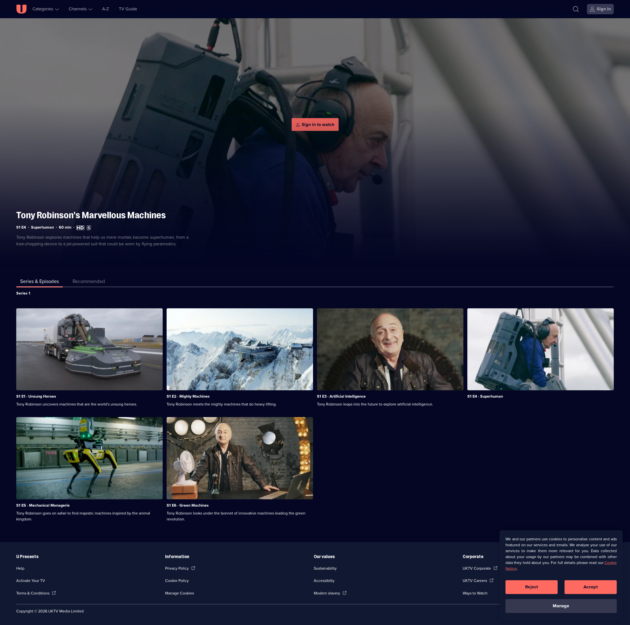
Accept (590, 587)
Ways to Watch (475, 593)
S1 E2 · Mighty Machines (188, 396)
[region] (561, 575)
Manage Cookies (179, 593)
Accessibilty (324, 580)
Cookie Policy (177, 580)
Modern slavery (327, 593)
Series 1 (23, 293)
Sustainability (325, 568)
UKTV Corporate (477, 568)
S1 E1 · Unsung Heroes (36, 396)
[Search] (576, 9)
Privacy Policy (177, 568)
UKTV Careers (475, 580)
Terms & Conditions (32, 593)
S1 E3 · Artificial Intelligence (341, 396)
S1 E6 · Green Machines (188, 505)
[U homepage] (21, 9)
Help (20, 568)
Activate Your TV (30, 580)
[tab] (89, 282)
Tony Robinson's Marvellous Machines (91, 215)
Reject (531, 587)
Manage (561, 606)
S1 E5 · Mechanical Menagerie (43, 505)
